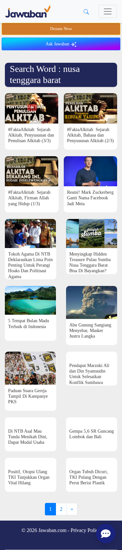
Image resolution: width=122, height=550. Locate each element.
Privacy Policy (86, 530)
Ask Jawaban (58, 44)
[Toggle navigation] (108, 11)
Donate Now (61, 28)
